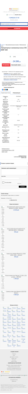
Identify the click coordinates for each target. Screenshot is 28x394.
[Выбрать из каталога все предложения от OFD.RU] (14, 321)
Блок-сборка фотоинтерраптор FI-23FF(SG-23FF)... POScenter (16, 229)
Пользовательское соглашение (14, 369)
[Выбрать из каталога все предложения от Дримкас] (23, 331)
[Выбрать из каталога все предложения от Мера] (14, 336)
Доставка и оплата (14, 356)
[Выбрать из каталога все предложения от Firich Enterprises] (9, 314)
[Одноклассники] (4, 89)
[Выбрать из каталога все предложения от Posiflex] (9, 324)
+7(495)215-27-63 (14, 18)
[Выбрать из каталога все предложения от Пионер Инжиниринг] (14, 340)
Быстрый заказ (16, 65)
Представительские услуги (14, 366)
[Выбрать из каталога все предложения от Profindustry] (14, 324)
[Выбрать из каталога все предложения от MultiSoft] (9, 321)
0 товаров (17, 28)
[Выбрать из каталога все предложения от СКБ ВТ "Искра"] (23, 340)
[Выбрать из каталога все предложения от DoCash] (18, 310)
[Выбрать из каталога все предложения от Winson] (23, 327)
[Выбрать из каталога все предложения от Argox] (5, 307)
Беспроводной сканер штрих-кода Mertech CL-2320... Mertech (16, 207)
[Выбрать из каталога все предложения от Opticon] (19, 321)
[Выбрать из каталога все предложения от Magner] (23, 318)
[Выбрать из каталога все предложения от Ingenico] (14, 318)
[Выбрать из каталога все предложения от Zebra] (9, 331)
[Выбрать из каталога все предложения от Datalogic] (9, 310)
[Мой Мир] (5, 89)
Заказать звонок (14, 19)
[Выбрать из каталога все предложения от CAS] (14, 308)
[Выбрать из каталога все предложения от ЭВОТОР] (19, 345)
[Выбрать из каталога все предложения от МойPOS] (23, 336)
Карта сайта (14, 361)
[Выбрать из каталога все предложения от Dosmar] (5, 314)
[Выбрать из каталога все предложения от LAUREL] (19, 318)
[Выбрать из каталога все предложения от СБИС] (19, 340)
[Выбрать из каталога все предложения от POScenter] (5, 324)
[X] (7, 89)
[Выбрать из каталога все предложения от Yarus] (5, 331)
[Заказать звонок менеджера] (24, 64)
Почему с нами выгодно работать (14, 365)
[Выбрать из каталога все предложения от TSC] (9, 328)
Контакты (14, 359)
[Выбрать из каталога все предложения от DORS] (23, 310)
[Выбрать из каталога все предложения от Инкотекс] (5, 336)
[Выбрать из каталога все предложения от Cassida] (19, 307)
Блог (14, 355)
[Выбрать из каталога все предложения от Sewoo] (5, 327)
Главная (3, 44)
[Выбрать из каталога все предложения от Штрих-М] (14, 345)
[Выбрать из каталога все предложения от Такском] (9, 345)
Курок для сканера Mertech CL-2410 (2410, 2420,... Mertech (16, 254)
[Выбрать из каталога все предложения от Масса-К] (9, 336)
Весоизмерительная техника (12, 44)
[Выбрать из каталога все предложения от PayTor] (23, 321)
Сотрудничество (14, 379)
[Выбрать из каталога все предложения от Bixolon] (9, 307)
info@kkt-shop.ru (18, 14)
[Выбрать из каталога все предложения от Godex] (23, 314)
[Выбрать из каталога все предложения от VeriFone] (14, 327)
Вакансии (14, 381)
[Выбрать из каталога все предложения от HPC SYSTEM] (9, 318)
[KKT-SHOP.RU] (14, 3)
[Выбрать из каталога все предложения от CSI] (4, 311)
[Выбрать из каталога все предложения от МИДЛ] (19, 336)
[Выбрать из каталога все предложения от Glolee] (19, 314)
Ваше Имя (3, 176)
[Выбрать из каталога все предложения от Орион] (5, 340)
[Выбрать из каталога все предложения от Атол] (19, 332)
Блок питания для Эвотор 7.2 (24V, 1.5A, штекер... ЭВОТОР (16, 276)
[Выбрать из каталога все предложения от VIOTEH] (19, 327)
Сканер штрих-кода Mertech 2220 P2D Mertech (16, 292)
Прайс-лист (14, 358)
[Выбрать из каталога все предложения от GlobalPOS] (14, 314)
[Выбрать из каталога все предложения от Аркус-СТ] (14, 331)
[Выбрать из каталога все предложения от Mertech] (5, 321)
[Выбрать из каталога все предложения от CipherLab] (23, 307)
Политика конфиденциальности (14, 368)
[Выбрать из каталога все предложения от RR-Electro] (19, 324)
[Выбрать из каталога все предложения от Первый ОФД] (9, 340)
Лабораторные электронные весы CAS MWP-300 (20, 156)
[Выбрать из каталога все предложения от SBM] (23, 325)
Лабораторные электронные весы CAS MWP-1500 (8, 150)
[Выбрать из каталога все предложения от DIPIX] (14, 310)
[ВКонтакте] (2, 89)
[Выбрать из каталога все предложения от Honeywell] (5, 318)
